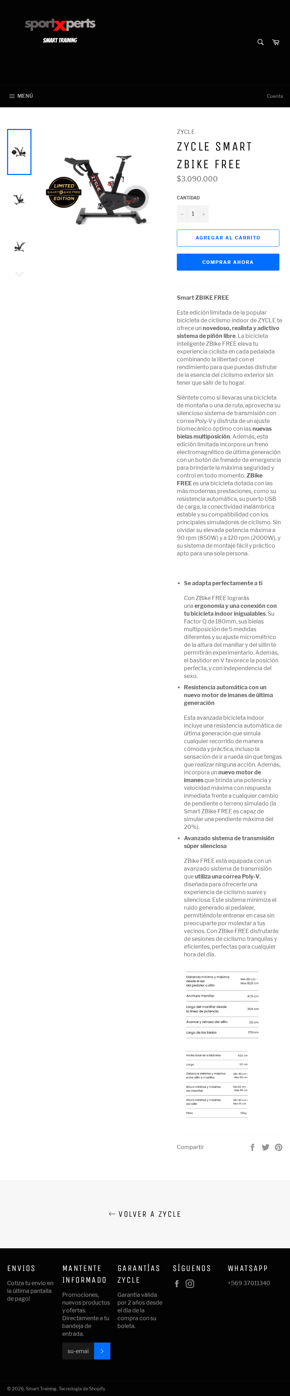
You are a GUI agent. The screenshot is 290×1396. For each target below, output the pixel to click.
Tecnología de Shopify (82, 1388)
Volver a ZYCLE (148, 1214)
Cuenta (275, 96)
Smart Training (41, 1388)
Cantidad (188, 197)
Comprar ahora (228, 262)
